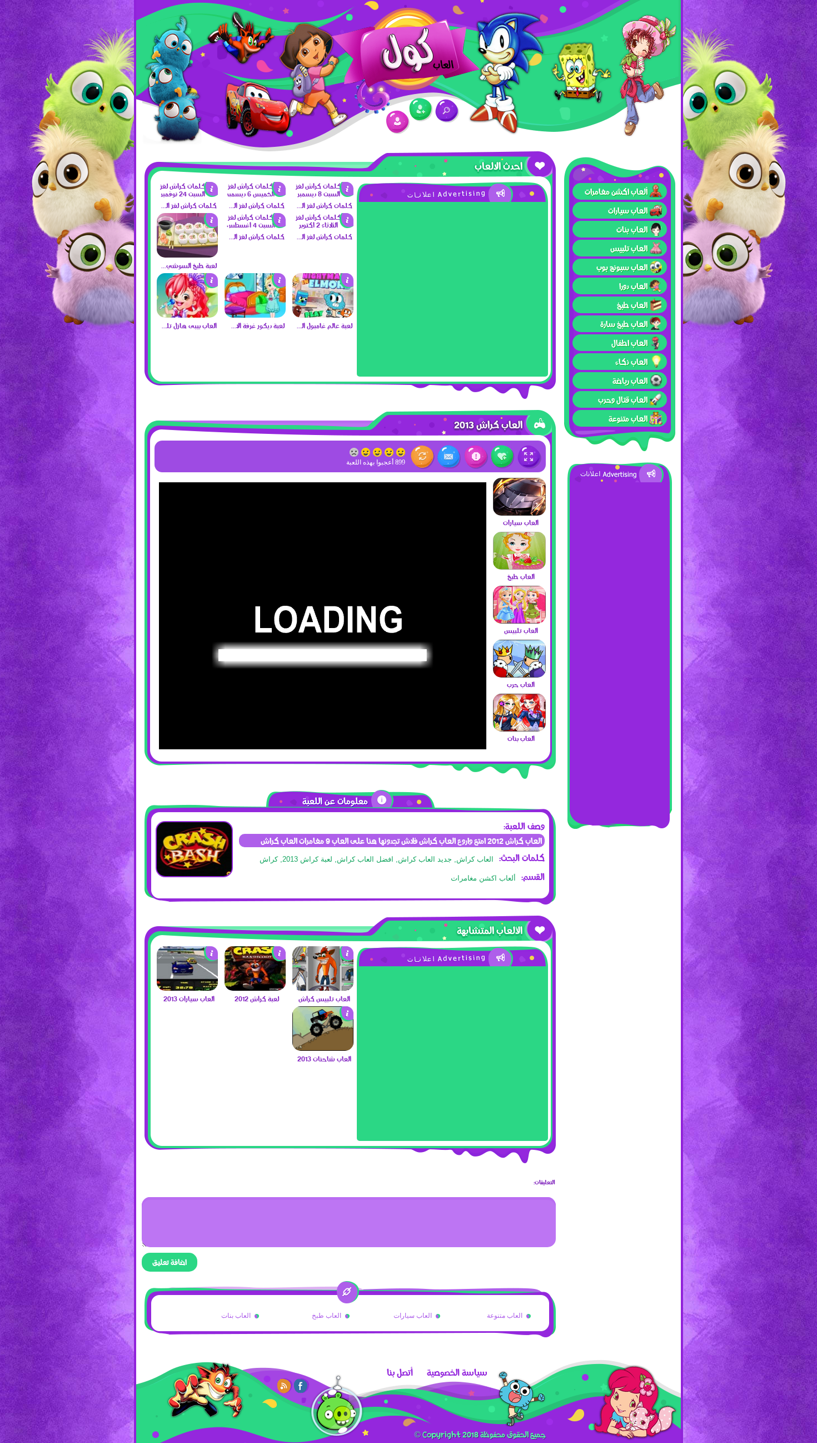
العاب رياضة (629, 380)
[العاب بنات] (519, 728)
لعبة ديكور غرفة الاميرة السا (256, 325)
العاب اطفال (629, 342)
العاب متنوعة (628, 418)
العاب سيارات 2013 (189, 998)
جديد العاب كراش (425, 859)
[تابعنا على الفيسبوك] (301, 1385)
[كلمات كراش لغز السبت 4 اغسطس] (255, 224)
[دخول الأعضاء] (398, 122)
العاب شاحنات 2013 (324, 1058)
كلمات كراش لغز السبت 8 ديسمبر (323, 205)
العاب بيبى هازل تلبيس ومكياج (188, 325)
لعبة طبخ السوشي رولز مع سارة (188, 265)
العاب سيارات (627, 210)
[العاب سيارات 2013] (187, 988)
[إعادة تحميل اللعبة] (423, 457)
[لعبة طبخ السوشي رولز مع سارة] (187, 254)
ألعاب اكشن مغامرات (616, 191)
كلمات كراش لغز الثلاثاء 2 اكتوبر (323, 236)
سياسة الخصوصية (457, 1372)
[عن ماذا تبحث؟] (447, 111)
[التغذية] (284, 1385)
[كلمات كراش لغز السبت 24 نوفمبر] (187, 193)
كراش (269, 859)
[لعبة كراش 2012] (255, 988)
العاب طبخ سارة (623, 324)
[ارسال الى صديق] (449, 457)
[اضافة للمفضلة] (503, 457)
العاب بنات (631, 229)
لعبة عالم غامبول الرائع (323, 325)
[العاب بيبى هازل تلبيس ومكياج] (187, 315)
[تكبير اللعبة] (529, 457)
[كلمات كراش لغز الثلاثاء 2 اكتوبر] (322, 224)
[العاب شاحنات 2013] (322, 1048)
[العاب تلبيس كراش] (322, 988)
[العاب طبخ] (519, 567)
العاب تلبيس (628, 248)
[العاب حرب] (519, 674)
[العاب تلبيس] (519, 620)
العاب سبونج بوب (621, 267)
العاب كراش (475, 859)
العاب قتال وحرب (622, 399)
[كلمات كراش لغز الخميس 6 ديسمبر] (255, 193)
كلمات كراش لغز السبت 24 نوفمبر (188, 205)
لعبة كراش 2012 (257, 998)
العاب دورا (633, 286)
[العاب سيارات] (519, 513)
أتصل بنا (400, 1372)
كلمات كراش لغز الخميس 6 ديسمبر (256, 205)
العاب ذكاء (631, 361)
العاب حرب (521, 684)
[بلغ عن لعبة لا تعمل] (476, 457)
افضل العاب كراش (365, 859)
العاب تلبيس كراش (324, 998)
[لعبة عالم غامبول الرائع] (322, 315)
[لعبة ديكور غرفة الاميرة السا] (255, 315)
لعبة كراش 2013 (307, 859)
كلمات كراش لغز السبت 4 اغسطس (256, 236)
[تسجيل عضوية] (421, 110)
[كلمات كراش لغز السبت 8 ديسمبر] (322, 193)
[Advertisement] (619, 649)
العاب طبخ (632, 305)
